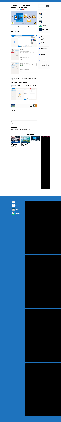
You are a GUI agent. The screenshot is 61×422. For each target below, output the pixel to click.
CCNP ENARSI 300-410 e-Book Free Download (45, 13)
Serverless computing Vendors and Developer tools (45, 190)
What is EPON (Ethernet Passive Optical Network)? (45, 61)
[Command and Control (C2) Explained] (40, 18)
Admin (12, 146)
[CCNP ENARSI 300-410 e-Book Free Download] (40, 14)
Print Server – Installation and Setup (45, 29)
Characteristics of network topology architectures (44, 26)
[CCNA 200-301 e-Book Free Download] (40, 22)
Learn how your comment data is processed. (25, 129)
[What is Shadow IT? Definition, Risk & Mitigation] (25, 139)
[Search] (47, 6)
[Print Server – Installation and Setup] (40, 29)
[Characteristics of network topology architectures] (40, 25)
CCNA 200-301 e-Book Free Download (45, 21)
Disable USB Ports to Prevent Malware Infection (14, 144)
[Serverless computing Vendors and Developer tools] (45, 162)
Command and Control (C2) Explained (45, 17)
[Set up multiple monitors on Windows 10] (35, 138)
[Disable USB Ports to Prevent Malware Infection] (15, 139)
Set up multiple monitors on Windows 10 (35, 142)
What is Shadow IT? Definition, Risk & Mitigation (24, 144)
